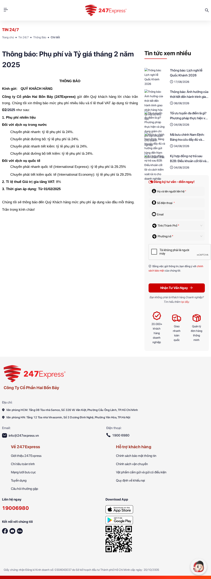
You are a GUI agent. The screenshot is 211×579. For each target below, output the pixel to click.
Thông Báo (39, 37)
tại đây (185, 301)
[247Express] (35, 373)
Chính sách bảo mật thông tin (136, 456)
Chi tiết (55, 37)
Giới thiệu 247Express (26, 456)
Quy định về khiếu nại (130, 480)
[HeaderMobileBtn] (5, 10)
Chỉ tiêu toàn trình (23, 464)
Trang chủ (8, 37)
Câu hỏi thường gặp (24, 489)
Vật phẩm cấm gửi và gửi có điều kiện (141, 472)
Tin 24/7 (23, 37)
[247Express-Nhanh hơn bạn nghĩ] (119, 508)
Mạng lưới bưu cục (23, 472)
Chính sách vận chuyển (132, 464)
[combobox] (178, 225)
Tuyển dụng (19, 480)
